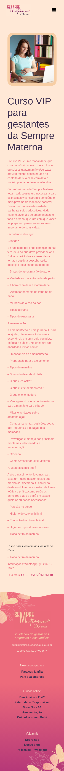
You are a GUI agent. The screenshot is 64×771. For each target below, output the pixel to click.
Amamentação (32, 712)
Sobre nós (32, 739)
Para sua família (32, 671)
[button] (54, 10)
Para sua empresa (32, 676)
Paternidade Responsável (32, 702)
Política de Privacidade (32, 749)
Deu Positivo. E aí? (32, 697)
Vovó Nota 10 (32, 707)
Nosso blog (32, 744)
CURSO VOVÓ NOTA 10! (37, 575)
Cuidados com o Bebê (32, 717)
